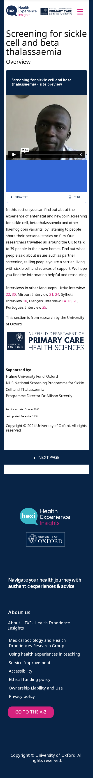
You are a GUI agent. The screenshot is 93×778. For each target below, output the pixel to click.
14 (64, 301)
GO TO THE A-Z (30, 712)
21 (51, 294)
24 (57, 294)
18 (69, 301)
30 (14, 294)
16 (25, 301)
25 (44, 307)
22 (8, 294)
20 (75, 301)
